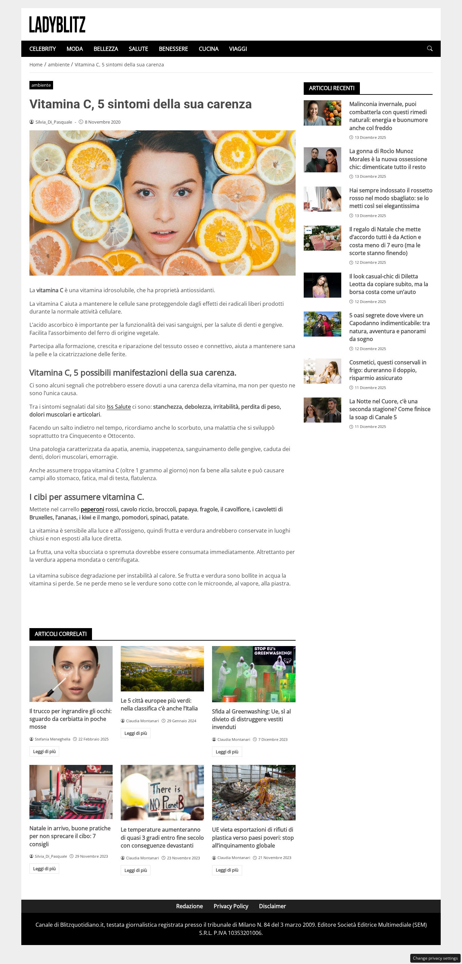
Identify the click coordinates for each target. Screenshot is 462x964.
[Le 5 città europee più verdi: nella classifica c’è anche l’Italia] (162, 668)
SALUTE (138, 48)
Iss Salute (119, 406)
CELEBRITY (42, 48)
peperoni (92, 509)
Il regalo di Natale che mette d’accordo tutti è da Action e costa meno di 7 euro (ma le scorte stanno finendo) (385, 240)
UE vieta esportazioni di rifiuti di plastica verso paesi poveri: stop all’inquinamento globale (253, 837)
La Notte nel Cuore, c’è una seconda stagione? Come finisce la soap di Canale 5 (390, 409)
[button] (430, 48)
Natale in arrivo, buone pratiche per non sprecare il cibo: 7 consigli (70, 836)
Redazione (189, 906)
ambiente (41, 85)
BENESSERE (173, 48)
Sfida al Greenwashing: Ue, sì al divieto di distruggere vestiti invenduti (251, 719)
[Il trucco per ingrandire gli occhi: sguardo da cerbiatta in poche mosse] (71, 674)
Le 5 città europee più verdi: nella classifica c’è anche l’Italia (159, 704)
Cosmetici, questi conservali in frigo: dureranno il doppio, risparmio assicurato (387, 370)
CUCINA (208, 48)
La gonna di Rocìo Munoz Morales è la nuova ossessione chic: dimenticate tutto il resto (388, 159)
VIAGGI (238, 48)
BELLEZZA (106, 48)
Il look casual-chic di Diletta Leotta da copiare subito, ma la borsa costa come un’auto (388, 284)
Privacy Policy (231, 906)
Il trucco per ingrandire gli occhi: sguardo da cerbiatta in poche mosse (70, 719)
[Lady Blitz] (57, 23)
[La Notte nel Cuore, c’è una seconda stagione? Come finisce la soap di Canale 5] (322, 410)
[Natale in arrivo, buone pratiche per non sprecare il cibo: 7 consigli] (71, 792)
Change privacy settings (435, 958)
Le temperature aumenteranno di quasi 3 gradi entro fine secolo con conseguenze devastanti (162, 837)
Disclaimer (272, 906)
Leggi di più (44, 751)
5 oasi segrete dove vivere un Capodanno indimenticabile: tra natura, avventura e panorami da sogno (389, 326)
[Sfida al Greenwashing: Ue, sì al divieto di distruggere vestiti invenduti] (253, 674)
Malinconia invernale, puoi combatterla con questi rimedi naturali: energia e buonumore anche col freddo (388, 115)
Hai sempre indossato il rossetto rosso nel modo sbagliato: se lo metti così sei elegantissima (391, 198)
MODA (75, 48)
